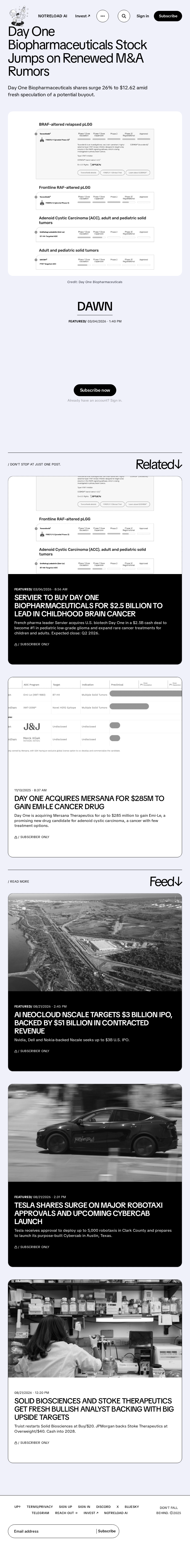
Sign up (65, 1507)
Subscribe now (95, 390)
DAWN (95, 306)
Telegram (40, 1513)
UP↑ (17, 1507)
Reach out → (66, 1513)
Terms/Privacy (40, 1507)
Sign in (143, 16)
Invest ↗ (82, 16)
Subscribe (168, 16)
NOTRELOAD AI (52, 16)
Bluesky (132, 1507)
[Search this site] (124, 16)
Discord (103, 1507)
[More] (102, 16)
